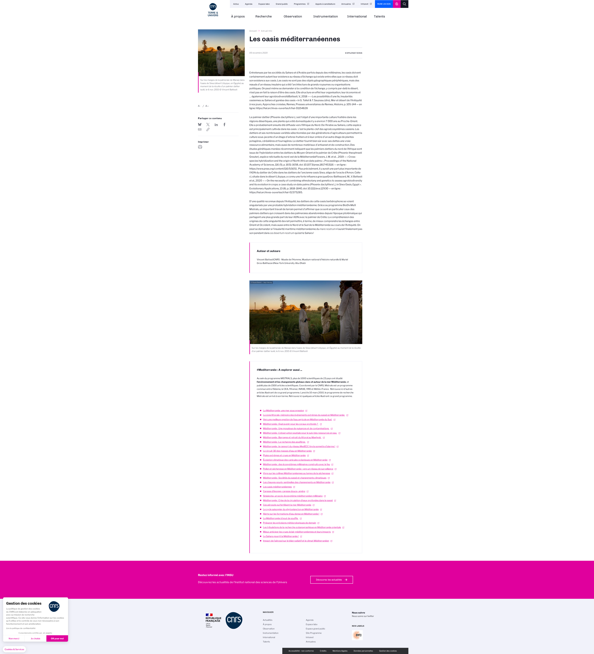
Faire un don (384, 4)
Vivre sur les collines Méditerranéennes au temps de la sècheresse (296, 473)
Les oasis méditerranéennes (277, 486)
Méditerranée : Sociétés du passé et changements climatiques (294, 477)
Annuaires (346, 4)
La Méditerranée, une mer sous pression (283, 410)
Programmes (300, 4)
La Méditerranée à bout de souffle (280, 518)
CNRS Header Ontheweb (397, 4)
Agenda (248, 4)
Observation (293, 16)
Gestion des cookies (388, 651)
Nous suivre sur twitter (363, 616)
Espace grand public (315, 628)
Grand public (282, 4)
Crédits (323, 651)
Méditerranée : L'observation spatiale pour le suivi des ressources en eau (300, 433)
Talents (379, 16)
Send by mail (199, 129)
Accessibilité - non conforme (301, 651)
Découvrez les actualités (329, 579)
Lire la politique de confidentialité (20, 628)
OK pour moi (57, 638)
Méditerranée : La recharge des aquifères (284, 442)
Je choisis (35, 638)
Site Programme (314, 633)
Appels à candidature (325, 4)
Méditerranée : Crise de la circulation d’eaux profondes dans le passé (298, 500)
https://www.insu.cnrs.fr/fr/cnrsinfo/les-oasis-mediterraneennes (208, 129)
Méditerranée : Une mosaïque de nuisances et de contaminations (296, 428)
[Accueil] (213, 9)
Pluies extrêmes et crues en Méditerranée (284, 455)
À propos (238, 16)
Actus (236, 4)
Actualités (266, 31)
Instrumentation (325, 16)
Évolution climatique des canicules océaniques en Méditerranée (295, 459)
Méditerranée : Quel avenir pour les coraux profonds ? (291, 424)
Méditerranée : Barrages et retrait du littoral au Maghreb (292, 437)
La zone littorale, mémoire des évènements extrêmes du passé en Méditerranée (304, 415)
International (357, 16)
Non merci (14, 638)
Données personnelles (363, 651)
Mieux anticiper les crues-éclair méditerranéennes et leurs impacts (297, 531)
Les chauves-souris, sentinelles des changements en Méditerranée (296, 482)
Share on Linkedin (216, 124)
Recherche (263, 16)
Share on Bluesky (199, 124)
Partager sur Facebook (224, 124)
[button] (14, 649)
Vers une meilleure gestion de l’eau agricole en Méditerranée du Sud (297, 419)
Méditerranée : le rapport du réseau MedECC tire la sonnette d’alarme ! (299, 446)
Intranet (364, 4)
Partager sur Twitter (208, 124)
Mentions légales (340, 651)
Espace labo (264, 4)
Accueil (253, 31)
